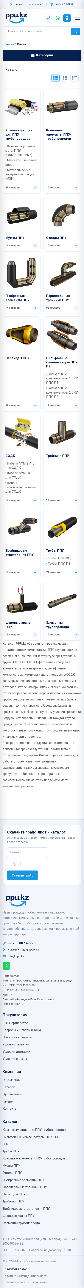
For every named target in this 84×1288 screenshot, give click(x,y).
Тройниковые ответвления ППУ (19, 553)
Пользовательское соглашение (25, 1282)
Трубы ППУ (55, 550)
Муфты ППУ (14, 238)
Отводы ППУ (56, 238)
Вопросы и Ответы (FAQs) (22, 1030)
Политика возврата (17, 1037)
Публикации (12, 1094)
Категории (44, 55)
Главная (8, 44)
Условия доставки (16, 1052)
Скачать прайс (22, 875)
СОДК (10, 456)
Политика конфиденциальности (25, 1276)
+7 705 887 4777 (21, 943)
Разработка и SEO (16, 1268)
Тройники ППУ (57, 456)
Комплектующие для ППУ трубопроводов (19, 134)
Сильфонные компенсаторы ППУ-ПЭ (62, 362)
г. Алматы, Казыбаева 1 (28, 4)
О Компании (11, 1080)
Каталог (9, 1087)
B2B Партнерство (15, 1023)
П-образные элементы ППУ (17, 298)
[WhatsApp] (6, 966)
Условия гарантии (16, 1044)
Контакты (10, 1108)
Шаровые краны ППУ (18, 625)
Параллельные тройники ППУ (58, 298)
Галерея (8, 1101)
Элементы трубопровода (57, 625)
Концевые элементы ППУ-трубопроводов (58, 134)
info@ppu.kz (16, 956)
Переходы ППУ (17, 358)
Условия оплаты (15, 1059)
